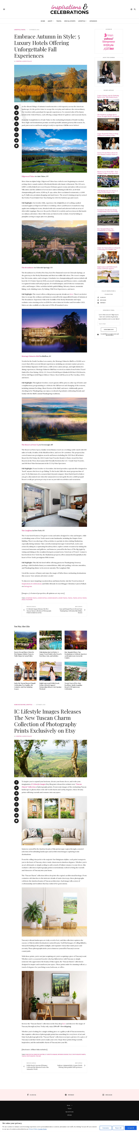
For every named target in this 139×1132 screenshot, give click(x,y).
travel (70, 598)
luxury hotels (42, 598)
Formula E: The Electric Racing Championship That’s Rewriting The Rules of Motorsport (107, 210)
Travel (58, 21)
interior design (63, 1054)
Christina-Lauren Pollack (24, 61)
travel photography (28, 1056)
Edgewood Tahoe (28, 176)
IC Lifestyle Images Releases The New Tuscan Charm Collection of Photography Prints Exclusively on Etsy (47, 721)
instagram (109, 1095)
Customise (105, 1128)
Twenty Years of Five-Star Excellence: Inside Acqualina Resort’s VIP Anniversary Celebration (73, 686)
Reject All (118, 1128)
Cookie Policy (42, 1129)
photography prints (78, 1054)
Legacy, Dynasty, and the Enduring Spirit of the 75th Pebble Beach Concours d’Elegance (108, 96)
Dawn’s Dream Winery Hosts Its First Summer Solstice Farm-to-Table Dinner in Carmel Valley (24, 654)
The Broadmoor (28, 267)
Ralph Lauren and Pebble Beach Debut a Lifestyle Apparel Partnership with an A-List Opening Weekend (50, 686)
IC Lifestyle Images (51, 1054)
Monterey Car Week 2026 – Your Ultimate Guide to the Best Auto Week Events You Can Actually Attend (107, 172)
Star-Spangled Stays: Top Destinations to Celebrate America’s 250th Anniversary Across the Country (76, 655)
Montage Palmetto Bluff (31, 356)
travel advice (77, 598)
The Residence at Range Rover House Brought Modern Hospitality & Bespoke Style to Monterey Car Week (108, 115)
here (71, 294)
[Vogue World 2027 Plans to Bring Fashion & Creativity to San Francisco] (108, 143)
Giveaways (93, 21)
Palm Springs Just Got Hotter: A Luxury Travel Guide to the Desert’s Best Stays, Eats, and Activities (50, 654)
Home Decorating (19, 704)
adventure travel (31, 598)
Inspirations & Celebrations (32, 584)
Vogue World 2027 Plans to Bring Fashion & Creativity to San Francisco (107, 134)
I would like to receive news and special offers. (110, 334)
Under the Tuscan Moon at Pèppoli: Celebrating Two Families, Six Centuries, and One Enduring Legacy (25, 686)
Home (43, 21)
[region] (69, 1126)
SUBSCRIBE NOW (109, 329)
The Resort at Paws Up (30, 445)
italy (70, 1054)
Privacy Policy (33, 1129)
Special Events (69, 21)
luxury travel (62, 598)
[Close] (137, 1122)
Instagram (28, 586)
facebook (33, 1095)
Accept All (131, 1128)
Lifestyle (81, 21)
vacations (29, 599)
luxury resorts (53, 598)
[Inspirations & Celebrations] (69, 9)
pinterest (71, 1095)
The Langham (27, 530)
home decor (29, 1054)
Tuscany (38, 1056)
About (50, 21)
